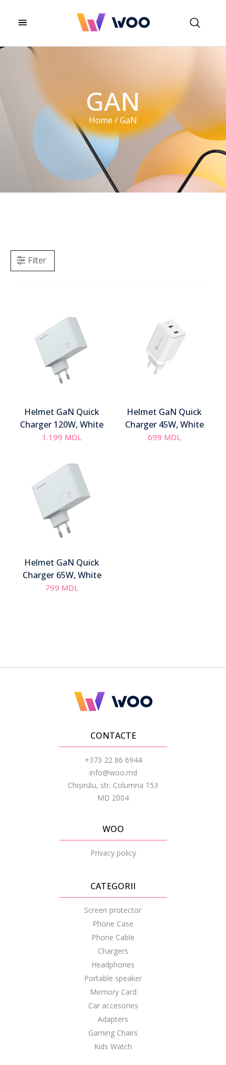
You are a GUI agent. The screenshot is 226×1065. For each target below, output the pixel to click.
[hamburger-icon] (22, 23)
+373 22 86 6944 (113, 760)
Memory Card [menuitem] (113, 992)
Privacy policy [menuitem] (113, 853)
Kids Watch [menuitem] (113, 1046)
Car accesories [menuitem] (113, 1005)
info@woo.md (113, 773)
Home (100, 120)
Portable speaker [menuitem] (113, 978)
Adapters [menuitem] (113, 1019)
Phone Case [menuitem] (113, 924)
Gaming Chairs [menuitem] (113, 1033)
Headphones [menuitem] (113, 965)
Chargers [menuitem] (113, 951)
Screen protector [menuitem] (112, 910)
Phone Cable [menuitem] (113, 937)
